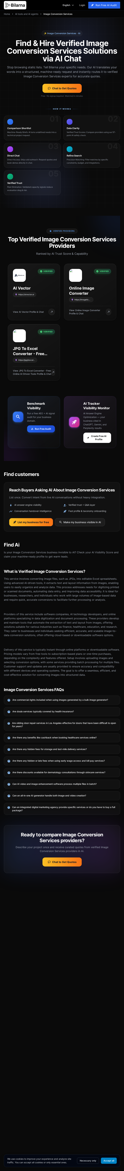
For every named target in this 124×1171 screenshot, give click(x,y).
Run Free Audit (43, 428)
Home (7, 14)
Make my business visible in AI (82, 522)
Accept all (108, 1160)
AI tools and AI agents (26, 14)
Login (82, 5)
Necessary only (88, 1160)
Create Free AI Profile (98, 438)
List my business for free (33, 522)
